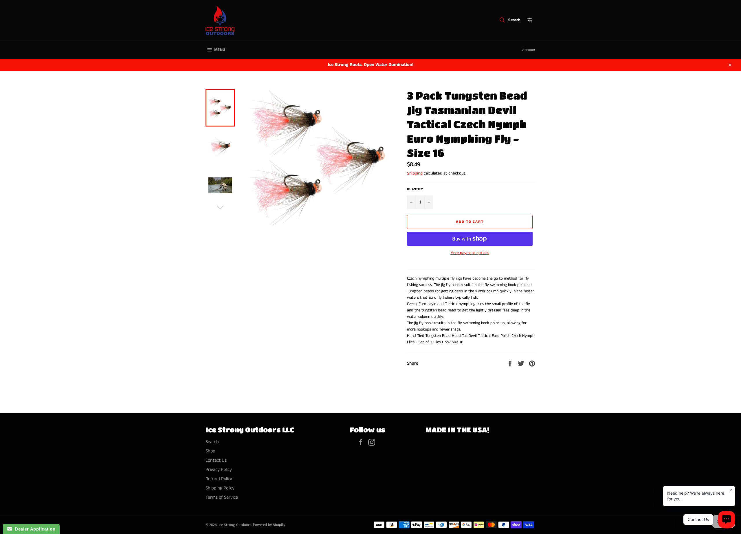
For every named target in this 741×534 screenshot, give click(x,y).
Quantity (415, 189)
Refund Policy (219, 479)
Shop (210, 451)
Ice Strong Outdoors (235, 524)
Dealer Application (33, 528)
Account (528, 50)
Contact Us (216, 460)
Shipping (415, 173)
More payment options (469, 253)
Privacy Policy (219, 469)
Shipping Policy (220, 488)
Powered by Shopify (269, 524)
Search (212, 441)
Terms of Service (222, 497)
